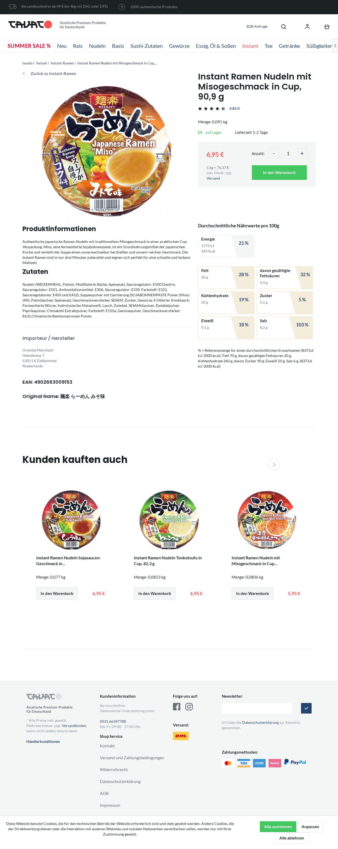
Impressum (110, 805)
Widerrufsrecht (114, 769)
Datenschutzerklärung (120, 781)
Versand (213, 178)
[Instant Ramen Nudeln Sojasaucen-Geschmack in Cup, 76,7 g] (71, 520)
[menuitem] (280, 26)
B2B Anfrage (257, 26)
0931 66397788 (113, 721)
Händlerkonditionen (43, 741)
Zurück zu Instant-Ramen (53, 74)
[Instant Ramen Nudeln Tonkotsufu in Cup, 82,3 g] (169, 520)
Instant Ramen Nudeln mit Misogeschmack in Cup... (256, 560)
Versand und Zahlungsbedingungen (132, 757)
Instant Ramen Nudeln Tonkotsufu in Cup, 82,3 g (168, 560)
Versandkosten (74, 725)
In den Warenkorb (279, 172)
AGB (104, 793)
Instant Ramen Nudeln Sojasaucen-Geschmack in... (68, 560)
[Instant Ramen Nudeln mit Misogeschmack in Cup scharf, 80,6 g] (267, 520)
